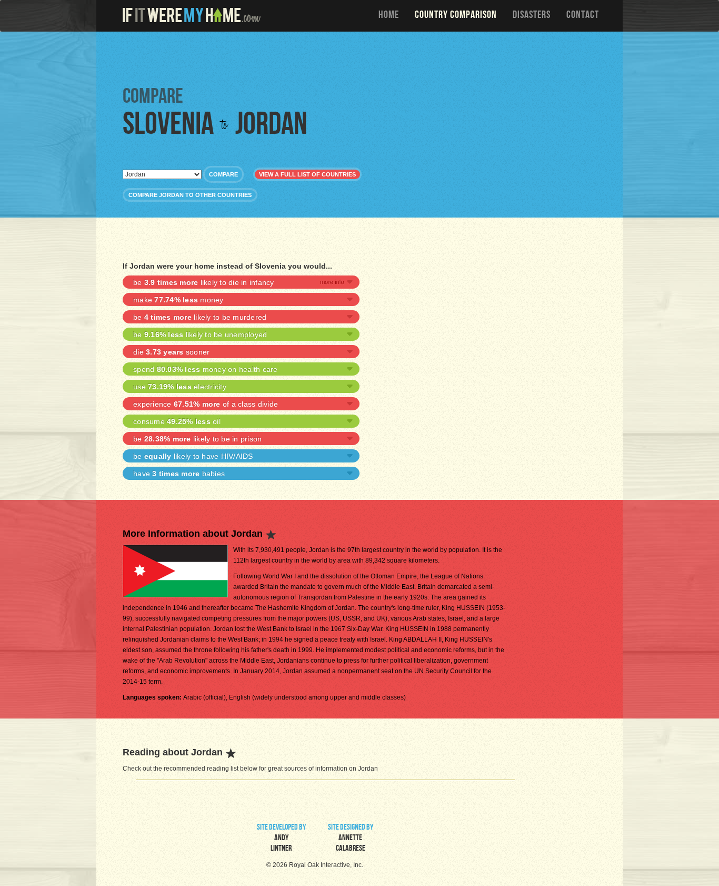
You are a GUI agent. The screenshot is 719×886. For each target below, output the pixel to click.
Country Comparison (456, 16)
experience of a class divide (205, 404)
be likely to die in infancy (203, 282)
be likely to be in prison (197, 439)
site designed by (350, 838)
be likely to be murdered (199, 317)
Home (388, 16)
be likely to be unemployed (200, 334)
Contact (582, 16)
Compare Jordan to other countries (190, 195)
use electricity (179, 386)
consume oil (177, 421)
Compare (223, 174)
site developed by (281, 838)
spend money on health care (205, 369)
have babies (179, 473)
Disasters (532, 16)
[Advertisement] (362, 58)
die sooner (171, 352)
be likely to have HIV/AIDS (193, 456)
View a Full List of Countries (307, 174)
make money (178, 300)
